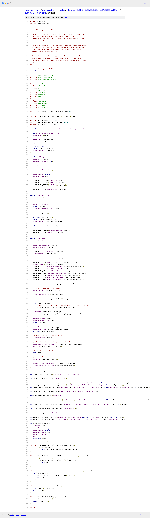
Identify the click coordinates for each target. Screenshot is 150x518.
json (146, 515)
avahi (73, 10)
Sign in (146, 3)
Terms (23, 515)
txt (141, 515)
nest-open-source (33, 10)
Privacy (18, 515)
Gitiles (12, 515)
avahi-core (41, 13)
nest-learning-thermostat (53, 10)
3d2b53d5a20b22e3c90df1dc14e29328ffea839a (97, 10)
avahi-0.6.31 (30, 13)
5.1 (68, 10)
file (66, 18)
